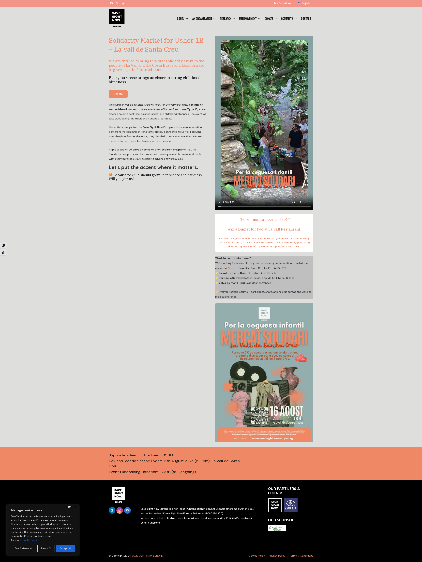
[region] (43, 530)
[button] (311, 3)
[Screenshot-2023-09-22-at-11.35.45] (117, 19)
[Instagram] (123, 3)
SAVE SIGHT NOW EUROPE (147, 555)
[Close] (73, 507)
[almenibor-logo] (277, 528)
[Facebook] (111, 3)
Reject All (46, 548)
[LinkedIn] (112, 510)
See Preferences (23, 548)
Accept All (65, 548)
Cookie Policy (30, 540)
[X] (117, 3)
